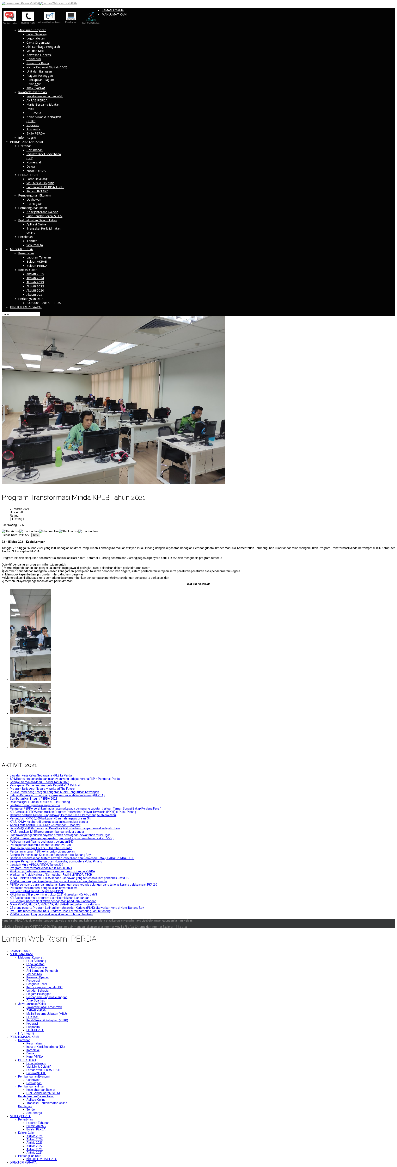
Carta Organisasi (38, 42)
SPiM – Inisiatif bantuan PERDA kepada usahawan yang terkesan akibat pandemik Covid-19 (69, 878)
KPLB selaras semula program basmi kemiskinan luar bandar (49, 897)
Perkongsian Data (30, 299)
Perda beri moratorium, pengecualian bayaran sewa (44, 888)
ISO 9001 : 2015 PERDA (43, 303)
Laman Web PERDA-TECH (45, 187)
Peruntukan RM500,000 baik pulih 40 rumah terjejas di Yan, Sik (50, 818)
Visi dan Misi (35, 51)
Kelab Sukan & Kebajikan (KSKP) (47, 1020)
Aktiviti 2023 (35, 282)
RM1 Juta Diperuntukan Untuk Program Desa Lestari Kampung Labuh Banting (60, 911)
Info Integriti (27, 137)
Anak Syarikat (35, 88)
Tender (31, 241)
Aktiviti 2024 (35, 278)
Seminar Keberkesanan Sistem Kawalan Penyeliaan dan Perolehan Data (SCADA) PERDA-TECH (72, 858)
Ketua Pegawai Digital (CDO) (46, 67)
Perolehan (25, 237)
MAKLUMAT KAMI (114, 14)
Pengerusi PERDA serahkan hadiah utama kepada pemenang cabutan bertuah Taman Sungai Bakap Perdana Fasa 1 (86, 808)
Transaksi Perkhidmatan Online (46, 1103)
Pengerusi (33, 59)
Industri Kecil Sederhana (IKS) (45, 1046)
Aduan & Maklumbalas (49, 22)
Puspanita (33, 129)
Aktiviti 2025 (35, 274)
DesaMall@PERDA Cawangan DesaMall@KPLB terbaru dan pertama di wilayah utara (65, 828)
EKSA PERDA (35, 133)
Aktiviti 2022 (35, 286)
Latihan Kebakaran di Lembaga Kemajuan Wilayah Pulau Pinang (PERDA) (57, 795)
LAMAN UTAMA (113, 10)
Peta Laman (71, 22)
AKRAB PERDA (36, 100)
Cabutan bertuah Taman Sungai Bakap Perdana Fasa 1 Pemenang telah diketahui (63, 815)
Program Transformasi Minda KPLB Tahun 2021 (41, 868)
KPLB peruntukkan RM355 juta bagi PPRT (36, 891)
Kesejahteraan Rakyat (42, 212)
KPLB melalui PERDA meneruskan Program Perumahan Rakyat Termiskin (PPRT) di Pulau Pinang (73, 811)
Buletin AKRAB (36, 261)
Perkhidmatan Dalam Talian (37, 220)
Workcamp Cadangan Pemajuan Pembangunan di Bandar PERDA (52, 871)
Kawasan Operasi (38, 55)
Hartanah (24, 146)
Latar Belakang (37, 34)
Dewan (31, 166)
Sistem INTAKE (37, 191)
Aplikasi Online (36, 224)
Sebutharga (34, 245)
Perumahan (34, 150)
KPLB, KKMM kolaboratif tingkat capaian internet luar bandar (49, 821)
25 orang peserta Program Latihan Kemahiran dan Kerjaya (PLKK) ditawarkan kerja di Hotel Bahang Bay (77, 907)
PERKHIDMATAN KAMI (26, 141)
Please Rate (9, 535)
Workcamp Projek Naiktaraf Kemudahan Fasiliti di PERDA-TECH (51, 874)
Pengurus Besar (37, 63)
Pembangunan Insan (32, 208)
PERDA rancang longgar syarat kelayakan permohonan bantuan (51, 914)
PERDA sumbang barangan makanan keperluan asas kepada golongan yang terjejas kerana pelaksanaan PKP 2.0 (83, 884)
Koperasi (32, 125)
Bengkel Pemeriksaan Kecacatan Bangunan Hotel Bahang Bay (50, 854)
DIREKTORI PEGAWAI (26, 307)
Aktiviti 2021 (35, 294)
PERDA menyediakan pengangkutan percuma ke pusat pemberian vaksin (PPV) (62, 838)
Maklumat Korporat (32, 30)
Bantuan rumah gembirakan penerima (35, 805)
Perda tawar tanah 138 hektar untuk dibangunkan (42, 851)
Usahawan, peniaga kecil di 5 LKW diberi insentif (41, 848)
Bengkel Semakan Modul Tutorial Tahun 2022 (39, 782)
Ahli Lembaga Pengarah (43, 46)
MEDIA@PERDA (21, 249)
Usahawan (33, 199)
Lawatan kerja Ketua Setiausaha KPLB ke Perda (41, 775)
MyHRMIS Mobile (91, 23)
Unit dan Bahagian (39, 71)
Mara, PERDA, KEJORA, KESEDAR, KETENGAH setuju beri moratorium (55, 904)
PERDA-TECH (28, 175)
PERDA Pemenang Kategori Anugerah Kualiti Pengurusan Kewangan (54, 792)
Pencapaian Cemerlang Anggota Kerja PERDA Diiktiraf (45, 785)
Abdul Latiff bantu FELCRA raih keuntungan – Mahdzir (45, 825)
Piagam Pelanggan (39, 75)
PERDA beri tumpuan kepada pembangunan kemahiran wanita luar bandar (58, 881)
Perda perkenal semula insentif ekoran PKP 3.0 (40, 845)
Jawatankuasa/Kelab (32, 92)
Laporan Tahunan (38, 257)
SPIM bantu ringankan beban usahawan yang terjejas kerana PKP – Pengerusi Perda (65, 778)
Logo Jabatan (35, 38)
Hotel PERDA (35, 170)
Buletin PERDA (36, 265)
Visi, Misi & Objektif (40, 183)
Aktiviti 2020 (35, 290)
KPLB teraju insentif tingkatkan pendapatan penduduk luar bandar (53, 901)
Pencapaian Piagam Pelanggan (40, 81)
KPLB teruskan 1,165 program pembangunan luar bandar (47, 831)
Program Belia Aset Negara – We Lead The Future (42, 788)
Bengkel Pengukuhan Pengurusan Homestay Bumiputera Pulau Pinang (56, 861)
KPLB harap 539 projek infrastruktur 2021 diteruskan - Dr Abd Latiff (53, 894)
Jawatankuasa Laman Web (44, 96)
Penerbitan (26, 253)
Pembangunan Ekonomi (34, 195)
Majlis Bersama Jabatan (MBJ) (46, 1013)
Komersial (33, 162)
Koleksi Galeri (27, 270)
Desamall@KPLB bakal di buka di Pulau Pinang (40, 802)
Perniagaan (34, 203)
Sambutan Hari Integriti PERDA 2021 (33, 798)
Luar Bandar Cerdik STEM (44, 216)
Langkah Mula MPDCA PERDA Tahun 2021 (37, 864)
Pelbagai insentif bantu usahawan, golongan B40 (42, 841)
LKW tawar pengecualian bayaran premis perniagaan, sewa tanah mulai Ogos (60, 835)
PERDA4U (33, 113)
